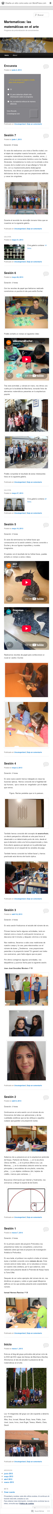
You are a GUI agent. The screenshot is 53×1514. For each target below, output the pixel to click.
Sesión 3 (10, 910)
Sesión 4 (10, 763)
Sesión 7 (10, 135)
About (15, 55)
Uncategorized (20, 124)
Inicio (7, 55)
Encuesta (10, 66)
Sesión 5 (10, 524)
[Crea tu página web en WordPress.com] (26, 3)
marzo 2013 (9, 1482)
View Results (11, 111)
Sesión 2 (10, 1097)
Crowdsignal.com (13, 114)
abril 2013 (8, 1479)
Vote (34, 114)
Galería (7, 237)
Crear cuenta (9, 1492)
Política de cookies (26, 1503)
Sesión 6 (10, 273)
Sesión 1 (10, 1228)
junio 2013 (8, 1473)
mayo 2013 (8, 1476)
